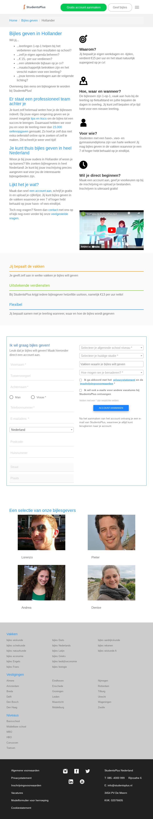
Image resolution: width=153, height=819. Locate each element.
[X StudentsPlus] (87, 771)
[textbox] (111, 347)
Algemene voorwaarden (25, 770)
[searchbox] (111, 364)
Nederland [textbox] (18, 429)
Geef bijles (120, 7)
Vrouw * (41, 397)
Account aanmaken (111, 408)
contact (53, 209)
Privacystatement (21, 777)
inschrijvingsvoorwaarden (96, 383)
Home (13, 20)
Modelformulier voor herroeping (30, 800)
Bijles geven (29, 20)
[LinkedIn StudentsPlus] (70, 781)
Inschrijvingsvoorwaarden (26, 785)
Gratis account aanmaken (84, 7)
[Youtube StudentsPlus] (82, 781)
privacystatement (124, 379)
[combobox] (42, 429)
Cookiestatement (21, 807)
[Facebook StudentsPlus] (76, 771)
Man (18, 397)
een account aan (40, 190)
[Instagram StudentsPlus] (65, 771)
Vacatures (17, 792)
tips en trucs (39, 118)
